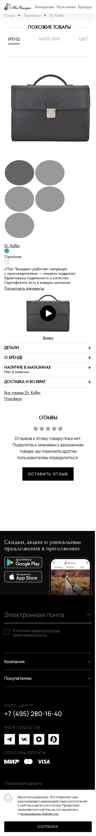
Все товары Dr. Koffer (22, 392)
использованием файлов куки (39, 814)
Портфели (32, 15)
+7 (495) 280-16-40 (33, 713)
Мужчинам (66, 6)
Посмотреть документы (24, 288)
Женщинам (44, 6)
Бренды (85, 6)
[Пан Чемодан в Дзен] (39, 739)
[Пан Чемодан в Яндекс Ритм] (53, 739)
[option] (48, 110)
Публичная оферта (23, 783)
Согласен (48, 826)
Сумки (9, 15)
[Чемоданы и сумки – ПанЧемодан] (17, 7)
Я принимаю (36, 633)
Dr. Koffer (57, 15)
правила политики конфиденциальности (36, 632)
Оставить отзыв (48, 473)
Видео (48, 338)
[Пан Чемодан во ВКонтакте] (24, 739)
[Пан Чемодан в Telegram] (9, 739)
